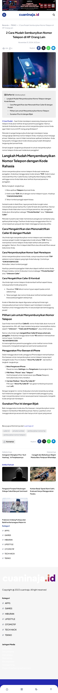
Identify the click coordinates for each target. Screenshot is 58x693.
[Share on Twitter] (44, 48)
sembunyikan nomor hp (36, 431)
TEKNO (8, 558)
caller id (6, 431)
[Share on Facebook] (39, 48)
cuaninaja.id (28, 426)
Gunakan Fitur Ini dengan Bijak (21, 114)
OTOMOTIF (9, 549)
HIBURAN (9, 540)
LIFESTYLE (9, 544)
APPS (7, 530)
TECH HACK (10, 553)
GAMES (8, 535)
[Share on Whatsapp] (48, 48)
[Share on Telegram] (53, 48)
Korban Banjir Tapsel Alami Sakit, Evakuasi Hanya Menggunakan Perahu (42, 491)
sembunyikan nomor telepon (14, 435)
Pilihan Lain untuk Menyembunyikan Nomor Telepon (29, 111)
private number (18, 431)
